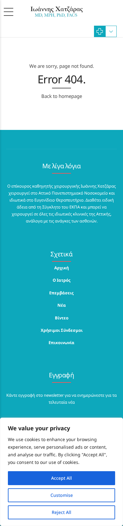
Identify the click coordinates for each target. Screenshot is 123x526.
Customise (61, 495)
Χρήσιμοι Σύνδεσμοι (62, 330)
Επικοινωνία (61, 342)
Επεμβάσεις (61, 293)
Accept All (61, 478)
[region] (61, 472)
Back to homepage (61, 96)
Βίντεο (61, 318)
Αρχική (61, 268)
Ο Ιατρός (62, 280)
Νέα (61, 305)
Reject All (61, 512)
